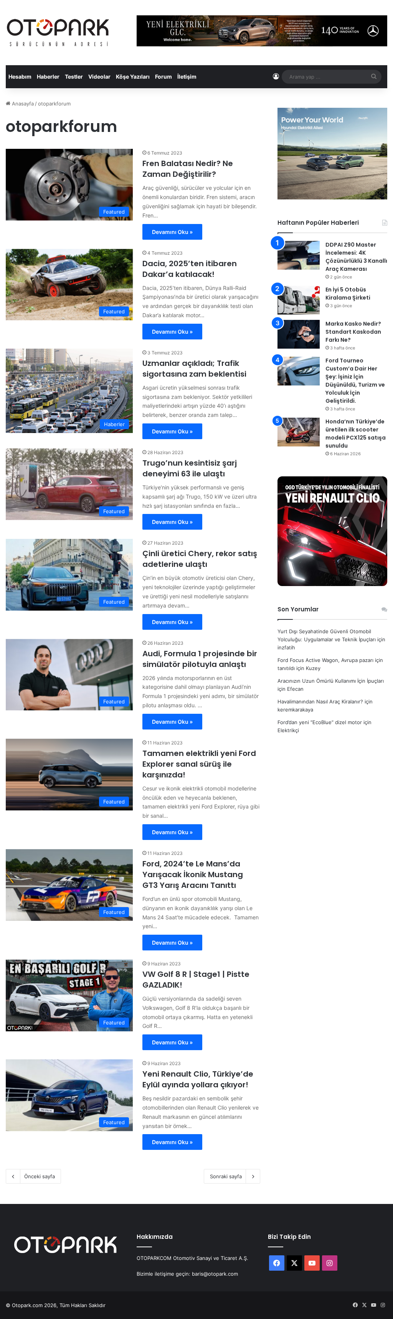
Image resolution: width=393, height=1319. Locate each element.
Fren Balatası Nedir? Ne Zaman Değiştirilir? (187, 168)
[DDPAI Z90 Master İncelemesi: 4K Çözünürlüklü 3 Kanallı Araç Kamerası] (298, 255)
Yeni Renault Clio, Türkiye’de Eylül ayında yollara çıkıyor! (197, 1079)
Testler (74, 76)
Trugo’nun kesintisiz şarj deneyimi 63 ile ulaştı (189, 468)
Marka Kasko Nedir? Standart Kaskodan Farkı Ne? (353, 332)
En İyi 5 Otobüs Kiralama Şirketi (347, 293)
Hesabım (19, 76)
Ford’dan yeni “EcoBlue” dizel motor (319, 722)
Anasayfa (22, 103)
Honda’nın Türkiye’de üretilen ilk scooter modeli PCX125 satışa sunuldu (355, 434)
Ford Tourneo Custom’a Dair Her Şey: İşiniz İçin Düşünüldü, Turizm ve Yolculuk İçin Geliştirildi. (355, 381)
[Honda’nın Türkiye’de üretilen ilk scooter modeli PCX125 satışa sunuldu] (298, 432)
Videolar (99, 76)
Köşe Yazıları (133, 76)
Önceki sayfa (39, 1176)
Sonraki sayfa (226, 1176)
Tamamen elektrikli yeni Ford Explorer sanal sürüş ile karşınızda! (199, 764)
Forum (163, 76)
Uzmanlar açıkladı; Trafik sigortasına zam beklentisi (194, 368)
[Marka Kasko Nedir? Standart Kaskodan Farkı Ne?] (298, 334)
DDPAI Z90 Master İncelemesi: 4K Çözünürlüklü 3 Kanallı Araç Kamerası (356, 257)
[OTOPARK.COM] (58, 32)
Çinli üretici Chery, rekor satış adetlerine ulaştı (199, 559)
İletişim (186, 76)
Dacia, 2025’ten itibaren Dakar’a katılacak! (189, 269)
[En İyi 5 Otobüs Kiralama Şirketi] (298, 300)
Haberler (48, 76)
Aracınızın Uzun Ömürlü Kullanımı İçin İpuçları (330, 681)
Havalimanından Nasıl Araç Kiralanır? (320, 701)
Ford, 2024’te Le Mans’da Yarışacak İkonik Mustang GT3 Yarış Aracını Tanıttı (192, 874)
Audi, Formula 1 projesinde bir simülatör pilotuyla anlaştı (199, 659)
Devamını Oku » (172, 232)
